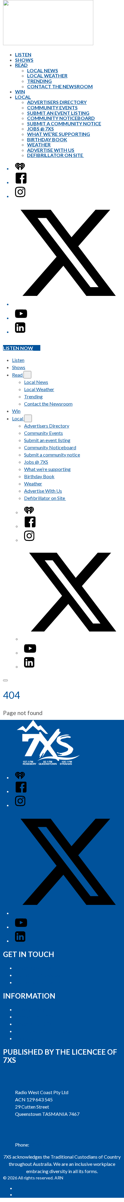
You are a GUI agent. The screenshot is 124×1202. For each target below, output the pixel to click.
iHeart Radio (26, 1194)
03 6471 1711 (44, 1144)
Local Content (29, 1038)
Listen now (18, 348)
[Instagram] (20, 196)
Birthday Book (47, 139)
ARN (19, 1188)
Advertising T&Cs (33, 1024)
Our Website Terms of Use (42, 1031)
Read (21, 65)
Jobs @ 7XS (40, 128)
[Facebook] (21, 182)
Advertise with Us (33, 968)
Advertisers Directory (57, 102)
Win (20, 91)
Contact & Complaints (38, 982)
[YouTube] (21, 318)
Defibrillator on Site (55, 155)
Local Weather (47, 75)
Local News (42, 70)
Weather (39, 144)
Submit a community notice (64, 123)
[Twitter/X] (68, 304)
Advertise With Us (50, 150)
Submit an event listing (58, 113)
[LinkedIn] (20, 331)
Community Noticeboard (61, 118)
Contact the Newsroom (60, 86)
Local (23, 97)
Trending (39, 81)
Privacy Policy (30, 1009)
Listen (23, 54)
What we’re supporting (58, 134)
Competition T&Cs (34, 1016)
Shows (24, 60)
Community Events (52, 107)
